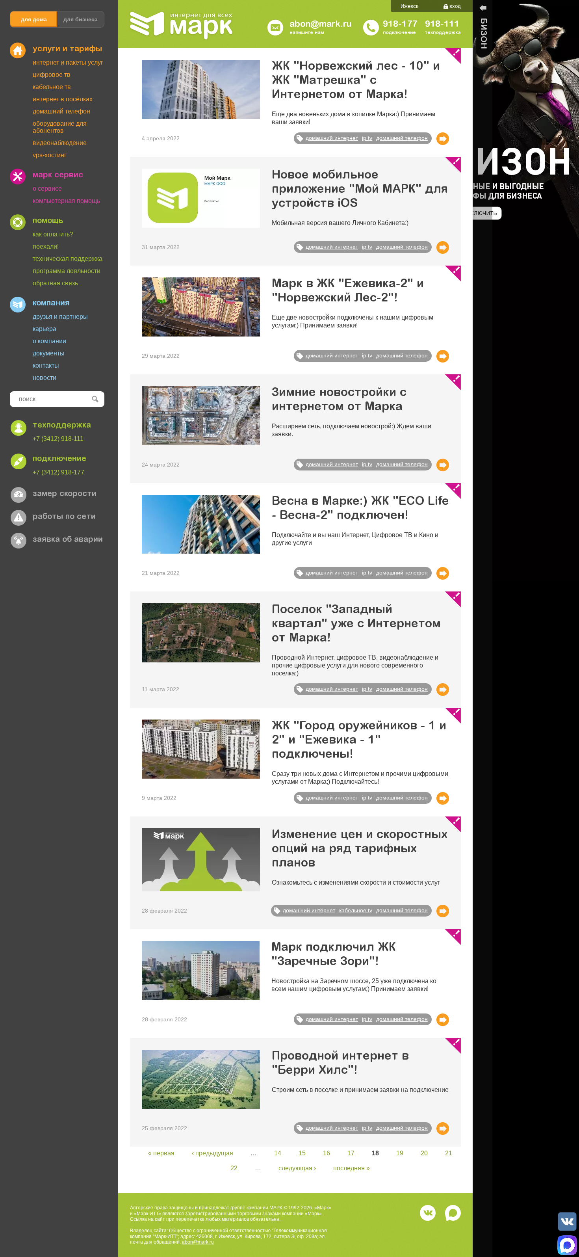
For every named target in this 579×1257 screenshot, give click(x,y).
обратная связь (55, 283)
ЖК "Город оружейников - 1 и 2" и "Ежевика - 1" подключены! (359, 741)
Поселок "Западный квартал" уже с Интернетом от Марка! (356, 624)
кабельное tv (355, 910)
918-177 (400, 24)
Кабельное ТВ (52, 87)
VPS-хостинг (50, 155)
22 (234, 1168)
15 (302, 1153)
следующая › (297, 1168)
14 (277, 1153)
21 (448, 1153)
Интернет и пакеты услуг (68, 62)
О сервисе (47, 188)
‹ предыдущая (212, 1153)
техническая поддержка (67, 258)
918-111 (442, 24)
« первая (161, 1153)
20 (424, 1153)
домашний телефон (402, 138)
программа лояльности (66, 271)
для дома (34, 19)
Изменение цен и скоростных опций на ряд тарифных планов (359, 849)
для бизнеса (80, 19)
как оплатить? (53, 234)
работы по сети (64, 517)
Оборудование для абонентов (60, 127)
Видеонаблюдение (60, 142)
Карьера (44, 328)
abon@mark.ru (198, 1242)
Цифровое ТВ (52, 74)
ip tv (367, 138)
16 (326, 1153)
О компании (49, 341)
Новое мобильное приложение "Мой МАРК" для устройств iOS (360, 190)
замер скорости (64, 494)
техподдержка (62, 426)
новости (44, 377)
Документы (49, 353)
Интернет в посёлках (63, 99)
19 (399, 1153)
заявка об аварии (68, 540)
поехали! (46, 246)
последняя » (351, 1168)
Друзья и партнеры (60, 316)
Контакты (46, 365)
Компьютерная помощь (66, 200)
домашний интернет (332, 138)
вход (455, 6)
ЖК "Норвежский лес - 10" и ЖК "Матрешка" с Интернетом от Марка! (356, 81)
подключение (59, 459)
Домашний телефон (61, 111)
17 (350, 1153)
